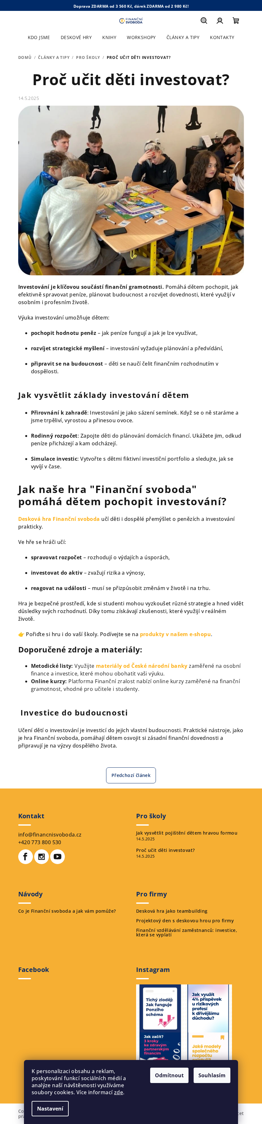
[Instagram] (41, 856)
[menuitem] (39, 37)
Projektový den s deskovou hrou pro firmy (185, 920)
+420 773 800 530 (39, 842)
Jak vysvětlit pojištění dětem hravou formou (186, 833)
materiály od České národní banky (142, 665)
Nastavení (50, 1108)
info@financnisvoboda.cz (50, 834)
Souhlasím (212, 1075)
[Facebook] (25, 856)
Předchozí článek (131, 775)
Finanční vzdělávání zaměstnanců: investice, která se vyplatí (186, 932)
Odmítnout (169, 1075)
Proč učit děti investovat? (165, 850)
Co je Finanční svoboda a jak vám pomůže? (67, 911)
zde (118, 1092)
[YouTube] (57, 856)
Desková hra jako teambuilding (172, 911)
